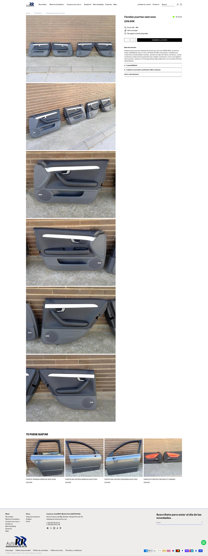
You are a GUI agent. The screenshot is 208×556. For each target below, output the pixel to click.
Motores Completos (12, 519)
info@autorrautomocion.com (56, 519)
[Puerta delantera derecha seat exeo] (84, 457)
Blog (7, 531)
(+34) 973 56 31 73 (53, 523)
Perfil (28, 521)
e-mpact (39, 553)
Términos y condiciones (73, 550)
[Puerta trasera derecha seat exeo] (45, 457)
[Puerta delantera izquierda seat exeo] (123, 457)
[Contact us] (203, 542)
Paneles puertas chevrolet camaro (159, 479)
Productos (38, 13)
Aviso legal (9, 550)
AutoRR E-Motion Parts (17, 553)
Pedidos (29, 519)
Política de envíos (57, 550)
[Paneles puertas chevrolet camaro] (163, 457)
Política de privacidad (22, 550)
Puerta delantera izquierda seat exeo (120, 479)
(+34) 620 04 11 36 (53, 524)
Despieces (9, 524)
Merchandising (10, 526)
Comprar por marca (12, 521)
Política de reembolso (40, 550)
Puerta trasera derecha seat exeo (41, 479)
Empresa (8, 529)
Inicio (28, 13)
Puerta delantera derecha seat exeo (81, 479)
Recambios (9, 517)
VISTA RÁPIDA (36, 475)
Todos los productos (33, 517)
